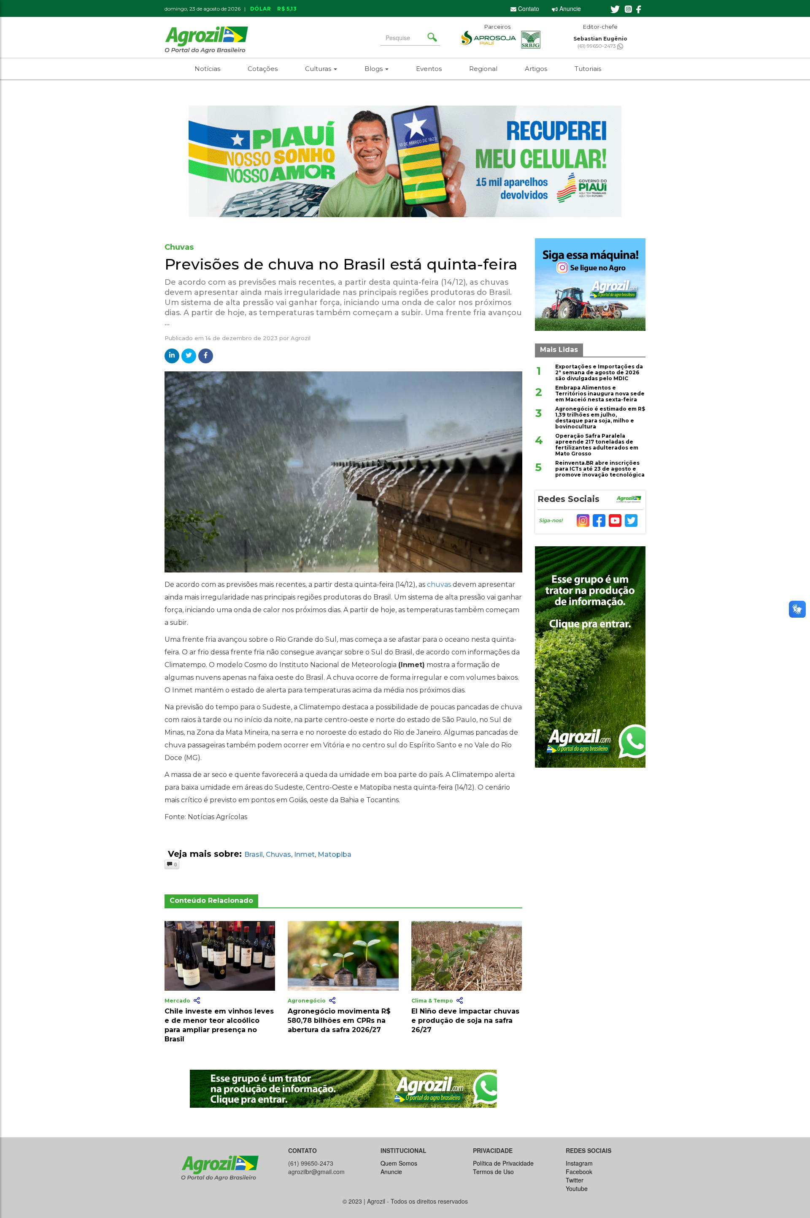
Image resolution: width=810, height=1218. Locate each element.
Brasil (253, 854)
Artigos (536, 69)
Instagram (579, 1163)
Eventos (429, 69)
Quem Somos (399, 1163)
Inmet (304, 854)
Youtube (577, 1188)
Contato (527, 8)
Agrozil (300, 338)
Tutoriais (588, 69)
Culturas (319, 69)
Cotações (263, 69)
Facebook (579, 1171)
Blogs (374, 69)
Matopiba (334, 854)
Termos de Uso (493, 1171)
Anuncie (569, 8)
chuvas (439, 584)
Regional (483, 69)
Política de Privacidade (503, 1163)
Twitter (574, 1180)
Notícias (207, 69)
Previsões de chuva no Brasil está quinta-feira (341, 264)
